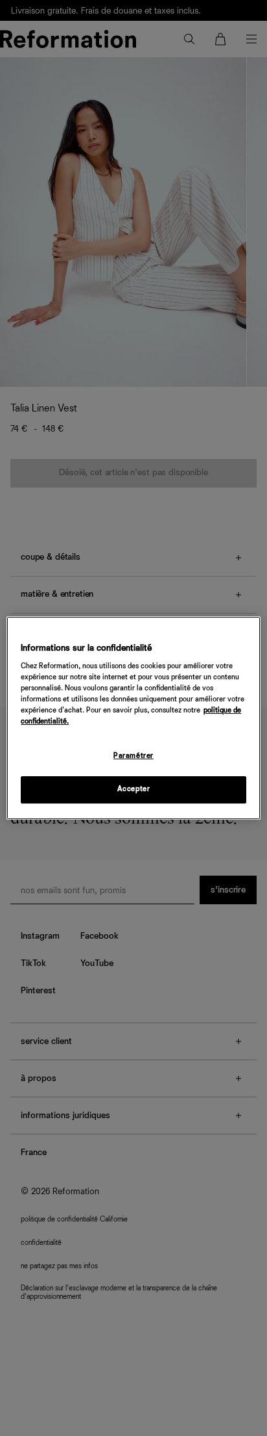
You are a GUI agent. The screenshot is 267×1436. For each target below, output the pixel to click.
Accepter (133, 789)
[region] (133, 718)
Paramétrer (133, 757)
